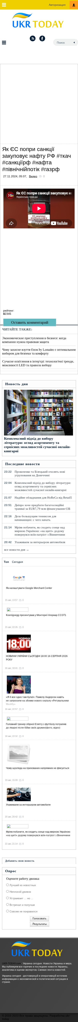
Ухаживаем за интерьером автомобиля (40, 542)
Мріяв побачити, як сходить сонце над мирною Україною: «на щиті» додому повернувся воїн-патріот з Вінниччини (40, 531)
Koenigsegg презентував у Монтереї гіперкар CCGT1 (36, 615)
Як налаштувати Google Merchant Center (29, 588)
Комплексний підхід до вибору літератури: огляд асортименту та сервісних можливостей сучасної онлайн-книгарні (37, 444)
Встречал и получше (22, 904)
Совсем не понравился (23, 911)
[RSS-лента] (33, 38)
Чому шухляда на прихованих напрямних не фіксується (37, 768)
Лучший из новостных (22, 885)
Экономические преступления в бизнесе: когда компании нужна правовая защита (34, 340)
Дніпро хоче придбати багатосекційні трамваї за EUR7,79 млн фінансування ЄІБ (42, 507)
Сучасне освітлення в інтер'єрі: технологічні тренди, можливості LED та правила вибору (38, 363)
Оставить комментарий (29, 322)
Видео (33, 176)
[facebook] (42, 38)
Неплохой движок (20, 891)
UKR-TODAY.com (11, 963)
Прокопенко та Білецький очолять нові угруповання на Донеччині (40, 473)
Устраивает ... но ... (21, 898)
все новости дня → (16, 549)
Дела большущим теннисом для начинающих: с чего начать (35, 518)
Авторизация (57, 4)
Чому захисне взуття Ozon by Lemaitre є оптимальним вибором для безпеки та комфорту (39, 351)
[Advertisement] (39, 103)
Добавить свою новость (19, 860)
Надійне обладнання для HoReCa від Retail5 (43, 497)
